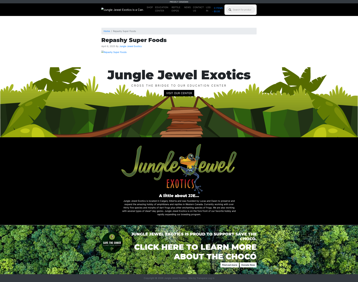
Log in (211, 278)
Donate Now (248, 265)
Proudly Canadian (179, 2)
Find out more (229, 265)
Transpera (202, 278)
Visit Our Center (179, 93)
